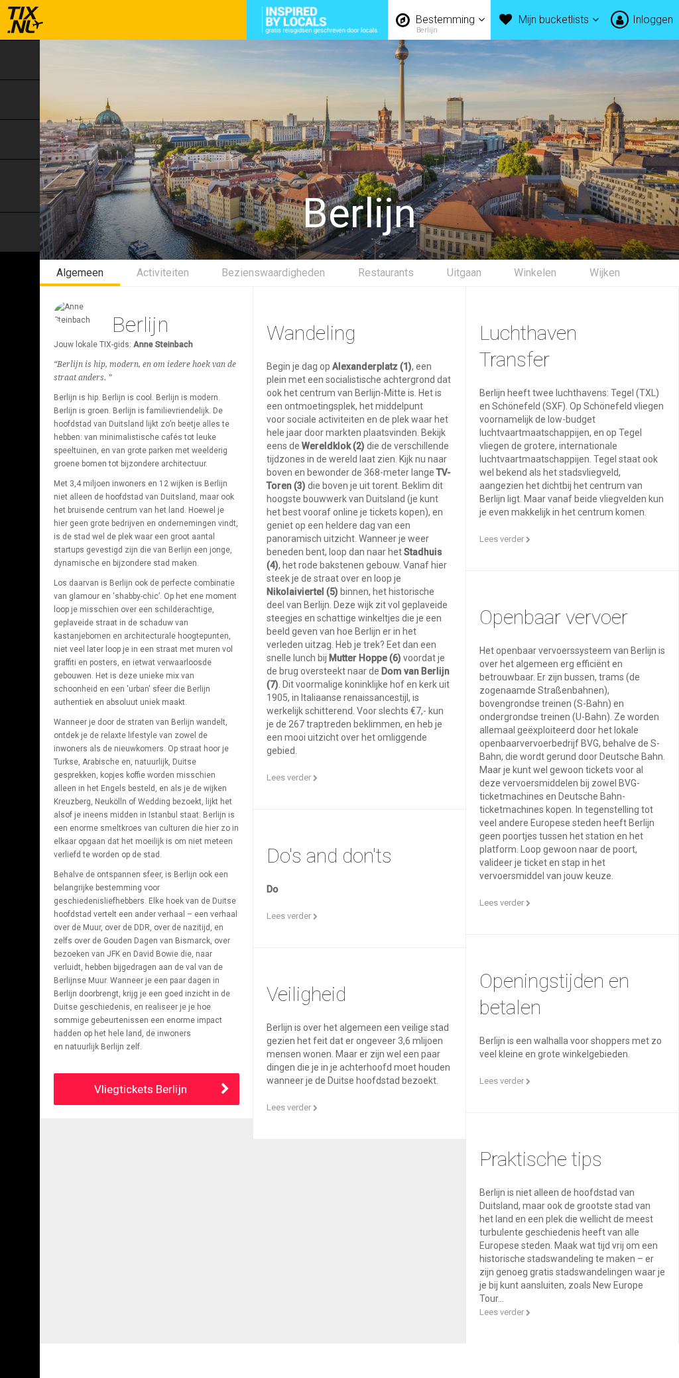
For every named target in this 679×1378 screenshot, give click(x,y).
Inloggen (653, 19)
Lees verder (290, 778)
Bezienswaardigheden (273, 272)
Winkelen (535, 272)
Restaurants (386, 272)
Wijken (604, 272)
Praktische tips (540, 1159)
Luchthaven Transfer (528, 346)
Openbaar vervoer (553, 617)
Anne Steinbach (163, 344)
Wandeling (311, 332)
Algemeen (79, 272)
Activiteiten (163, 272)
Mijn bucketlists (555, 19)
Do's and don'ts (329, 855)
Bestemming (446, 23)
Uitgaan (464, 272)
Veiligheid (306, 994)
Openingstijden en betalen (554, 994)
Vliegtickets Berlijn (140, 1089)
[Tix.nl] (22, 20)
